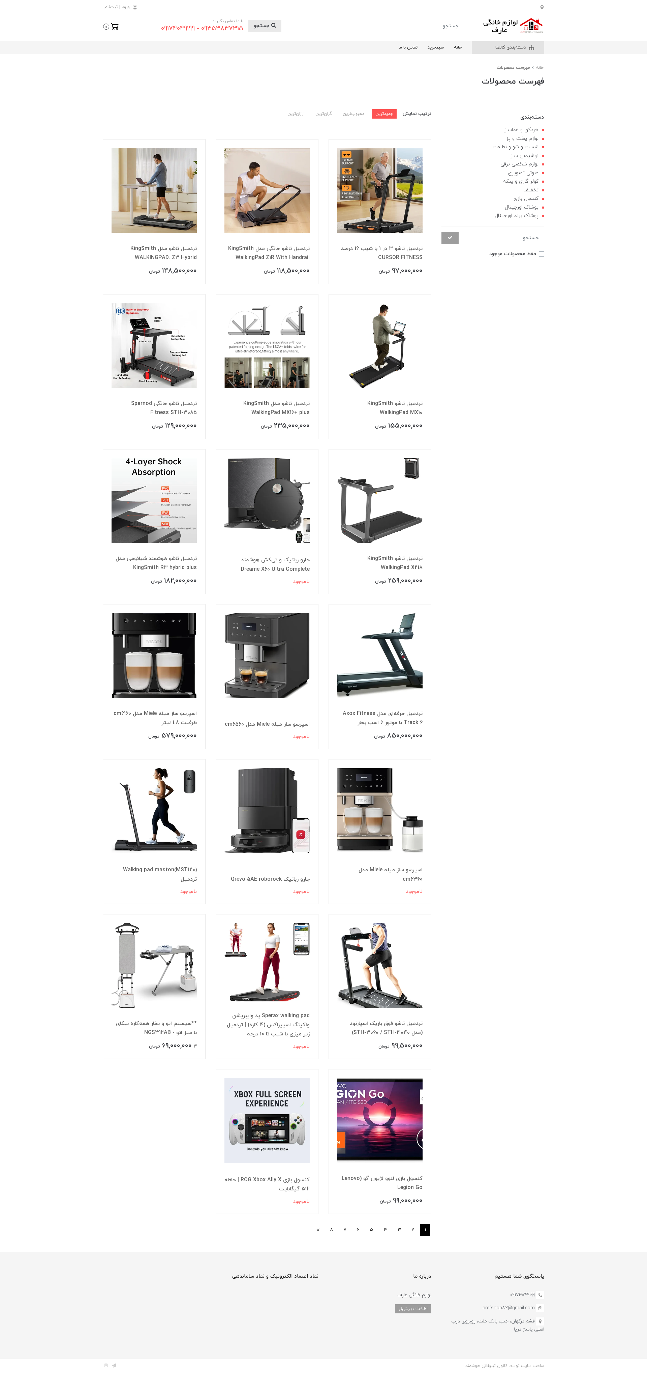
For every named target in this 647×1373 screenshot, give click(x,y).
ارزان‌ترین (296, 114)
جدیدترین (384, 114)
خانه (458, 47)
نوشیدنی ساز (524, 155)
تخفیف (530, 190)
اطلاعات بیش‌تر (413, 1309)
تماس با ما (408, 47)
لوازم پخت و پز (522, 138)
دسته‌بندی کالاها (511, 47)
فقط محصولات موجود (512, 253)
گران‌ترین (323, 114)
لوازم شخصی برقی (519, 164)
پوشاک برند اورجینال (516, 215)
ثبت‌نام (111, 7)
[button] (111, 26)
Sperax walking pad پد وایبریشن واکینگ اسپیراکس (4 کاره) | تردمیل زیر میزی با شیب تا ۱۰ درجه (268, 1025)
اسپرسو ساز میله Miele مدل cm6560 (267, 724)
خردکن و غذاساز (521, 129)
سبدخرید (436, 47)
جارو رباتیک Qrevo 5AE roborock (270, 879)
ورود (126, 7)
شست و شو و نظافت (515, 147)
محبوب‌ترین (354, 114)
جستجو (262, 25)
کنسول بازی (526, 198)
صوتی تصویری (523, 173)
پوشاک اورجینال (521, 207)
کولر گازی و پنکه (520, 181)
